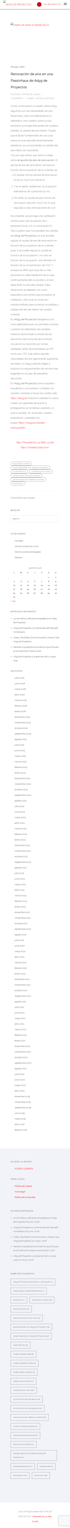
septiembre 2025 (23, 733)
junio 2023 (20, 879)
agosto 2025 (20, 739)
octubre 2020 (21, 1057)
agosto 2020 (21, 1068)
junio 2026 (20, 683)
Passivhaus (18, 483)
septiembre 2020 (23, 1063)
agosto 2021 (20, 1001)
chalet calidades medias (24, 1363)
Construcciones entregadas (28, 552)
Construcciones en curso (26, 546)
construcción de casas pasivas (26, 475)
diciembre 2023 (22, 845)
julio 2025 (19, 745)
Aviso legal (20, 1191)
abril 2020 (20, 1091)
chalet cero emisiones (23, 1381)
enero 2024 (20, 840)
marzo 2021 (20, 1029)
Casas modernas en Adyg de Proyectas (31, 1336)
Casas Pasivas (19, 471)
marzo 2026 (21, 700)
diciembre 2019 (22, 1096)
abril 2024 (20, 823)
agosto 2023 (20, 867)
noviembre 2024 (23, 784)
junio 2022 (20, 946)
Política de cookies (23, 1186)
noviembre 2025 (23, 722)
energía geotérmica (22, 1466)
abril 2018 (20, 1124)
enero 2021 (20, 1040)
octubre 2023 (21, 856)
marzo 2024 (21, 828)
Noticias (50, 98)
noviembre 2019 (23, 1102)
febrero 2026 (21, 706)
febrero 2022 (21, 968)
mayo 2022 (20, 951)
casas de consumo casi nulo (26, 1318)
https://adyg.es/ (20, 398)
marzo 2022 (20, 962)
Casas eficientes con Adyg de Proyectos (30, 467)
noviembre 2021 (22, 985)
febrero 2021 (21, 1035)
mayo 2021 (20, 1018)
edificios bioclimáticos (23, 1444)
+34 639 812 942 (52, 4)
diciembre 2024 (22, 778)
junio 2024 (20, 812)
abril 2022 (19, 957)
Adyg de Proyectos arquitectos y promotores (33, 1282)
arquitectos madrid (21, 464)
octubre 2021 (21, 990)
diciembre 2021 (22, 979)
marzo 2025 (20, 761)
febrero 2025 (21, 767)
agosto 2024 (21, 800)
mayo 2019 (20, 1119)
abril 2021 (19, 1024)
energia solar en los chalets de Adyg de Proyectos (29, 1455)
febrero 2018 (21, 1130)
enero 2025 (20, 773)
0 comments (17, 98)
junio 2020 (20, 1079)
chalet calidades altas (23, 1354)
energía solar (46, 1466)
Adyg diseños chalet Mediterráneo (28, 1291)
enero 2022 (20, 973)
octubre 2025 (21, 728)
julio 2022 (19, 940)
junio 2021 (20, 1012)
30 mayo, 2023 (18, 66)
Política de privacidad (25, 1197)
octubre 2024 (21, 789)
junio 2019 (20, 1113)
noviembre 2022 (23, 918)
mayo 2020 (20, 1085)
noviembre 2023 (23, 851)
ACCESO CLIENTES (24, 1168)
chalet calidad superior (24, 1372)
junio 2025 (20, 750)
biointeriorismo (21, 1309)
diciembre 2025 (22, 717)
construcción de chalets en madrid (28, 479)
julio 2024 (19, 806)
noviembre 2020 (23, 1052)
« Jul (13, 601)
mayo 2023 (20, 884)
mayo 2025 (20, 756)
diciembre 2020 (22, 1046)
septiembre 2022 (23, 929)
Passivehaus (20, 1475)
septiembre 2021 (23, 996)
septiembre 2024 (23, 795)
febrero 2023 (21, 901)
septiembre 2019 (23, 1107)
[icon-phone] (40, 4)
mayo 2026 (20, 689)
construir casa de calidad (25, 1426)
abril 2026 (20, 694)
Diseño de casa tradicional (25, 1435)
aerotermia (19, 1300)
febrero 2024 (21, 834)
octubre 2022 (21, 923)
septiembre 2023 (23, 862)
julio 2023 (19, 873)
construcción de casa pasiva (26, 1399)
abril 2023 (19, 890)
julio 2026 (19, 678)
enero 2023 (20, 906)
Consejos (40, 98)
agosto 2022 (20, 934)
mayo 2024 (20, 817)
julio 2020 (19, 1074)
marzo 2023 (20, 895)
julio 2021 (19, 1007)
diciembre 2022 (22, 912)
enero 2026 (20, 711)
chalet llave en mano (40, 471)
